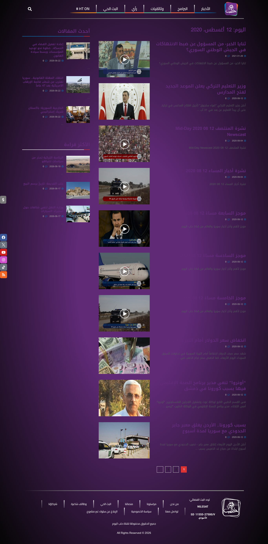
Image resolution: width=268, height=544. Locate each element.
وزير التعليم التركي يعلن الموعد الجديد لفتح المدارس (206, 89)
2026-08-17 (55, 189)
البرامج (183, 8)
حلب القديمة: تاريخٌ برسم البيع (43, 183)
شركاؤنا (52, 504)
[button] (30, 9)
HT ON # (82, 8)
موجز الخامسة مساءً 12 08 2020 (214, 298)
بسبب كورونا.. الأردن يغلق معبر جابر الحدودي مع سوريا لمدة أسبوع (209, 428)
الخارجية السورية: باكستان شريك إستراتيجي (45, 110)
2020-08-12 (238, 98)
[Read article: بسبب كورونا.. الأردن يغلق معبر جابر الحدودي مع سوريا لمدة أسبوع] (124, 440)
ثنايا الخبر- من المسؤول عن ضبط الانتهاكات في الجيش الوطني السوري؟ (201, 47)
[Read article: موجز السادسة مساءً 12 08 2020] (124, 271)
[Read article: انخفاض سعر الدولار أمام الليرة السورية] (124, 355)
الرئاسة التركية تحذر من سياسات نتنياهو (47, 159)
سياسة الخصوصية (141, 511)
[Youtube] (3, 252)
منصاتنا (129, 504)
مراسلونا (151, 504)
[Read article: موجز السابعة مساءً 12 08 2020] (124, 228)
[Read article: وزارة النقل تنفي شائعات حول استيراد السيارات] (78, 214)
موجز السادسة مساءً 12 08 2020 (213, 255)
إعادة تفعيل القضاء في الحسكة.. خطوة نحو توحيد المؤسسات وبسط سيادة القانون (46, 50)
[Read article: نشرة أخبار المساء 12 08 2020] (124, 186)
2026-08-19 (55, 166)
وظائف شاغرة (79, 504)
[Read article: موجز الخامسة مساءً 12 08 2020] (124, 313)
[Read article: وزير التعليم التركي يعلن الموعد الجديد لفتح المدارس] (124, 101)
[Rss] (3, 274)
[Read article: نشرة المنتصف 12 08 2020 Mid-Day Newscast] (124, 144)
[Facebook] (3, 237)
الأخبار (205, 8)
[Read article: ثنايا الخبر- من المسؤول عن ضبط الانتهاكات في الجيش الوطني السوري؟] (124, 59)
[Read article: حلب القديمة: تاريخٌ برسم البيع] (78, 190)
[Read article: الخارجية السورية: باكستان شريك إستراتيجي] (78, 114)
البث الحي (110, 8)
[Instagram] (3, 259)
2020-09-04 (238, 141)
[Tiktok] (3, 267)
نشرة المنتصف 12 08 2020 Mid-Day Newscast (210, 131)
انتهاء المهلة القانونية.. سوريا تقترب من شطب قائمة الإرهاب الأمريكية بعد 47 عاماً (42, 81)
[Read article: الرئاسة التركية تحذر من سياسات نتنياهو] (78, 164)
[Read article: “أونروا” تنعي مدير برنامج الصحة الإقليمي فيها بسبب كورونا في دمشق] (124, 398)
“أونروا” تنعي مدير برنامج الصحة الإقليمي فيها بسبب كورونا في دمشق (203, 386)
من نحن (174, 504)
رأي (134, 8)
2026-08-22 (55, 61)
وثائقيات (157, 8)
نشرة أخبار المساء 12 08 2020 (216, 171)
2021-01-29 (238, 56)
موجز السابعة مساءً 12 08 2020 (214, 213)
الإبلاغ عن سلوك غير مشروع (102, 511)
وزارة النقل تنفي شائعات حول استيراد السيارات (43, 209)
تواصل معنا (171, 511)
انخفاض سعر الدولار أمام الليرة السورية (204, 340)
